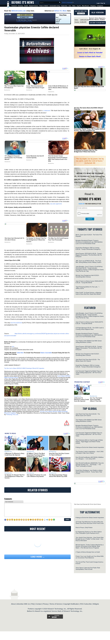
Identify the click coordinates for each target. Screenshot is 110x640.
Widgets (96, 604)
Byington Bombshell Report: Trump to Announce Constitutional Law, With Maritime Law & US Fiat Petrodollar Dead (89, 242)
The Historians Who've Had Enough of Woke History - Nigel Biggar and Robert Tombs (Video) (89, 441)
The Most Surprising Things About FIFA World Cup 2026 (58, 475)
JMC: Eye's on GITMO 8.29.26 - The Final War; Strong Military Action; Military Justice (88, 261)
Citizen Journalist (46, 352)
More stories (29, 21)
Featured (14, 6)
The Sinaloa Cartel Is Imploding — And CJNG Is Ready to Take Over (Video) (89, 452)
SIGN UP (81, 204)
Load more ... (37, 556)
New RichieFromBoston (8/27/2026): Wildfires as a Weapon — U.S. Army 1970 (90, 458)
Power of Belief (43, 6)
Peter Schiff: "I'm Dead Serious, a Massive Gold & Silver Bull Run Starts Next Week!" (88, 293)
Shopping (93, 6)
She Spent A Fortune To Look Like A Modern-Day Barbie (36, 475)
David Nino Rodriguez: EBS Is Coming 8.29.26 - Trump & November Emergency (88, 248)
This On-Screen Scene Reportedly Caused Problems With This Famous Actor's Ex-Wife (57, 158)
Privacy (45, 604)
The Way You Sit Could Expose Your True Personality (58, 239)
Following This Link (12, 414)
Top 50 (79, 6)
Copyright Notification (71, 604)
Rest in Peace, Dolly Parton (84, 527)
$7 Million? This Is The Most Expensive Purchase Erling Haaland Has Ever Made (36, 455)
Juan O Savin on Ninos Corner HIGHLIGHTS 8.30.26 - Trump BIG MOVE (89, 281)
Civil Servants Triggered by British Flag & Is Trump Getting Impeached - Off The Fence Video (89, 372)
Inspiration (64, 6)
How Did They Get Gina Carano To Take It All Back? (59, 454)
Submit (90, 219)
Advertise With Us (23, 604)
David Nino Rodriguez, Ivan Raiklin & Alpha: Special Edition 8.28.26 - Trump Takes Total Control (89, 472)
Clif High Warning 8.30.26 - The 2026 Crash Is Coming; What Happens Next (90, 328)
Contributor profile (20, 21)
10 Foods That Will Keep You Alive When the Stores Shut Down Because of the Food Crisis (90, 522)
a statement (46, 110)
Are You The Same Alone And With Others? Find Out (88, 108)
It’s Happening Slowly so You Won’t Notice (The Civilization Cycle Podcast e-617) (89, 532)
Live (70, 6)
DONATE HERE (81, 13)
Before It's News (22, 2)
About (13, 604)
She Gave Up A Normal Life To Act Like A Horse (14, 239)
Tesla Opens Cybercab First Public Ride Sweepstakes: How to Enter (88, 568)
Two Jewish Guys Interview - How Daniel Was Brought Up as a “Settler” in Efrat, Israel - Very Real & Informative (90, 539)
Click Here (20, 352)
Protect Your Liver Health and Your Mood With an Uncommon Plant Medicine (90, 557)
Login (98, 3)
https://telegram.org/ (98, 176)
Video (73, 6)
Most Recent (85, 6)
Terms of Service (56, 604)
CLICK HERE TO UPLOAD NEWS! (97, 22)
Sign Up (103, 3)
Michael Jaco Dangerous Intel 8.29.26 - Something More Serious (87, 276)
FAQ (32, 604)
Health (26, 6)
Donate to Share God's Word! (90, 56)
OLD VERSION (97, 12)
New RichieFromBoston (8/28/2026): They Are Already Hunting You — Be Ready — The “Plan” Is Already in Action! (90, 464)
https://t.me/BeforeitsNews (83, 182)
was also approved (56, 204)
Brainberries (7, 161)
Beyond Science (33, 6)
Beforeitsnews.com (19, 11)
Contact (39, 604)
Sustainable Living (55, 6)
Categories (100, 6)
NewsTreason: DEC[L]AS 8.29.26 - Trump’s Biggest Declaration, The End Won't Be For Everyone (89, 255)
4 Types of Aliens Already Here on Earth (88, 552)
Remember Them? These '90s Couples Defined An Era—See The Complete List (89, 129)
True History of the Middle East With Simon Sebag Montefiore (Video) (89, 341)
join (13, 346)
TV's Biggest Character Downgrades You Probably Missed (13, 157)
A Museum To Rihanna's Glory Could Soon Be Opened (14, 454)
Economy (20, 6)
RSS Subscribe (86, 604)
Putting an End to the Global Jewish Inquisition (90, 447)
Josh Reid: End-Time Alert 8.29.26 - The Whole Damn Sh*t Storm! (88, 360)
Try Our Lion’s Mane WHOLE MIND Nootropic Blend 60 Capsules (24, 368)
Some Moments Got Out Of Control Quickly (35, 156)
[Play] (90, 36)
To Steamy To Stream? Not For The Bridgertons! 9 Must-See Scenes (36, 239)
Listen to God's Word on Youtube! (89, 53)
